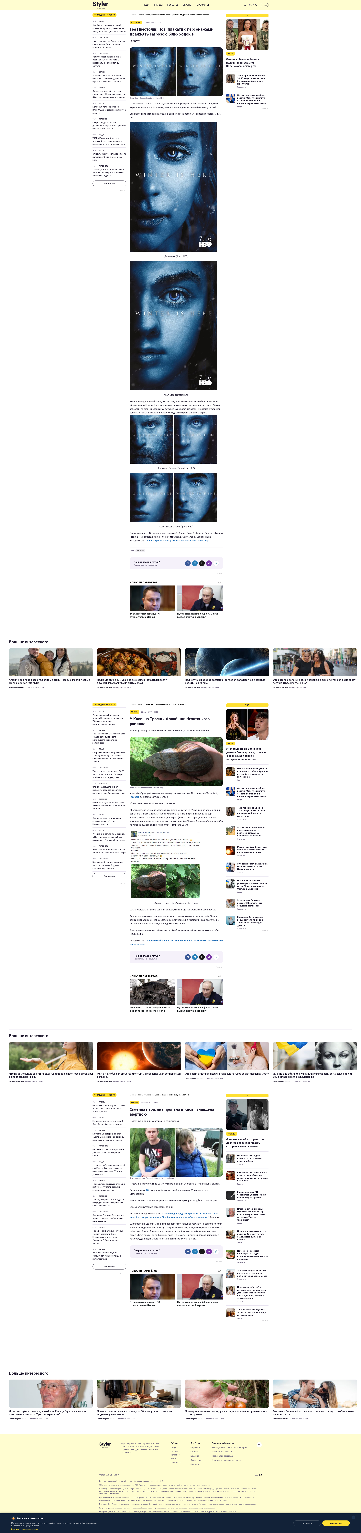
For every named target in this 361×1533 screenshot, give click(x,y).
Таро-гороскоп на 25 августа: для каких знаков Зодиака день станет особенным (109, 44)
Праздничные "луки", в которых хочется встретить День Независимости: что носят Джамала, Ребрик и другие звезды (108, 1237)
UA (250, 5)
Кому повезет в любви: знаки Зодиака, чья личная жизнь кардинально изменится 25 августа (107, 61)
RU (256, 5)
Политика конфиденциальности (227, 1460)
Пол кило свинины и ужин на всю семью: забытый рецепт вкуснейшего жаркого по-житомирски (132, 681)
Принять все (336, 1523)
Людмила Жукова (104, 688)
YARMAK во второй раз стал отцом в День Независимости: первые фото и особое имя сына (109, 141)
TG (195, 563)
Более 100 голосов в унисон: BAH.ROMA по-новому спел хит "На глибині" (109, 110)
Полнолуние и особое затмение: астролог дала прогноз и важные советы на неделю (109, 172)
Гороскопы (202, 5)
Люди (146, 5)
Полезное (172, 5)
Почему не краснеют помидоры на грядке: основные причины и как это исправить (108, 1202)
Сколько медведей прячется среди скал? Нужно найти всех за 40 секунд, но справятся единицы (109, 94)
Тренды (158, 5)
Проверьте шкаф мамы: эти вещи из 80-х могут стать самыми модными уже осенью (109, 1187)
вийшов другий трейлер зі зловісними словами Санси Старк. (178, 540)
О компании (196, 1460)
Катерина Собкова (16, 688)
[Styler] (100, 5)
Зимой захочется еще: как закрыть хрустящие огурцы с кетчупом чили (107, 1255)
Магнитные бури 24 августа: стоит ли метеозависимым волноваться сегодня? (109, 805)
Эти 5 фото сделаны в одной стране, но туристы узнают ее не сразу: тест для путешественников (109, 28)
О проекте (195, 1447)
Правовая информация (222, 1456)
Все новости (109, 183)
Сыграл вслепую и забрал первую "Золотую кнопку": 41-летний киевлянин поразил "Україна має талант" (252, 99)
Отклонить (307, 1523)
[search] (244, 5)
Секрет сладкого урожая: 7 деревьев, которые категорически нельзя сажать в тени (109, 125)
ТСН (148, 1190)
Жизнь (140, 704)
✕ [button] (353, 1517)
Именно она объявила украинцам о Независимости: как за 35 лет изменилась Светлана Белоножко (109, 837)
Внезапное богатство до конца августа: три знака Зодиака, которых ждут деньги (108, 865)
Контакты (195, 1452)
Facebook (134, 797)
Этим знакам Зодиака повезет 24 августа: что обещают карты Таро (109, 851)
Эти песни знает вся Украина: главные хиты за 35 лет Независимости (107, 821)
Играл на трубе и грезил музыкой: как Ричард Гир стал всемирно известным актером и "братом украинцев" (109, 1170)
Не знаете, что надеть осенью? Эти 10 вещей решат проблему (108, 1123)
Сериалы (141, 15)
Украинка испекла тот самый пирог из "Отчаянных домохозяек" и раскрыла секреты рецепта (109, 78)
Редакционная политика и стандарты (229, 1447)
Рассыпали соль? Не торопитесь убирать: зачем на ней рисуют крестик (108, 1152)
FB (188, 563)
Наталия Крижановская (194, 1078)
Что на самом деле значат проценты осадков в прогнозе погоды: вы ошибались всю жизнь (109, 790)
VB (209, 563)
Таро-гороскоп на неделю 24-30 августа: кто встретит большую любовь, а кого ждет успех (252, 79)
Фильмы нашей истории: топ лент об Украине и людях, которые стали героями (109, 1108)
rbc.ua (264, 5)
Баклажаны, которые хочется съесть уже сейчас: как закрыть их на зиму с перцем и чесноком (108, 1137)
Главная (133, 15)
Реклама (195, 1464)
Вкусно (187, 5)
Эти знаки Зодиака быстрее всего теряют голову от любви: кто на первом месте (109, 1218)
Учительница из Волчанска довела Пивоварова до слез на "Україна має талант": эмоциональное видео (108, 719)
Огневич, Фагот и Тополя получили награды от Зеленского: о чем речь (109, 157)
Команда (195, 1456)
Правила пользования (222, 1452)
